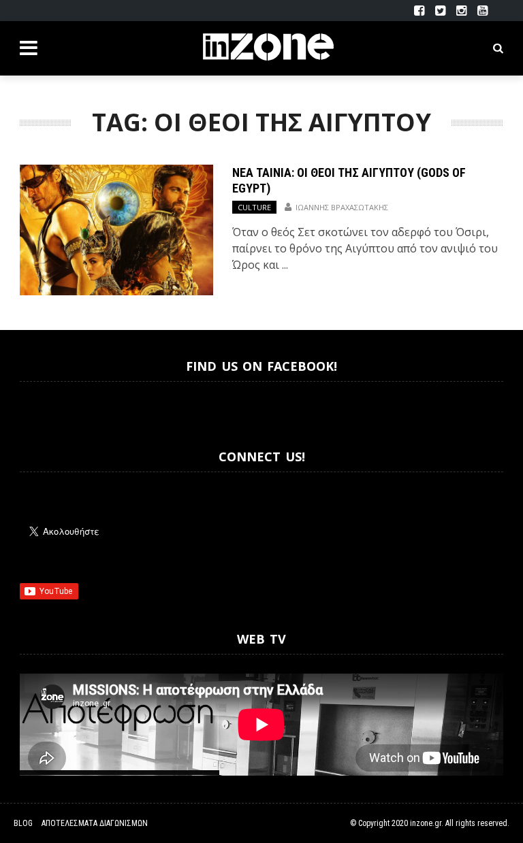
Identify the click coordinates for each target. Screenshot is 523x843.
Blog (23, 823)
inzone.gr (425, 823)
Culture (254, 207)
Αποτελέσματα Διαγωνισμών (95, 823)
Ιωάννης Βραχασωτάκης (342, 207)
